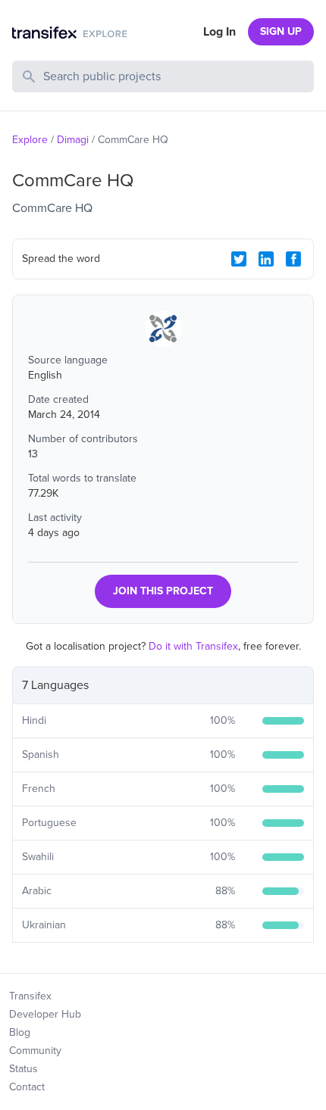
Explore (30, 139)
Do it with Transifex (193, 646)
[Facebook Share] (293, 259)
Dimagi (73, 139)
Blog (19, 1032)
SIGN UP (281, 31)
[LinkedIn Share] (266, 259)
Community (35, 1050)
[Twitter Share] (238, 259)
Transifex (30, 996)
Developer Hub (45, 1014)
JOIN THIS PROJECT (163, 591)
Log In (219, 31)
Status (23, 1068)
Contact (27, 1086)
